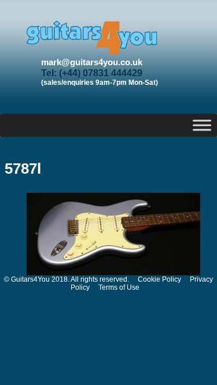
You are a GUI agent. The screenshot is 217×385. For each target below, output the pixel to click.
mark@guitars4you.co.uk (91, 62)
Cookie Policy (159, 279)
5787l (23, 168)
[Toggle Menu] (202, 124)
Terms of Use (118, 287)
